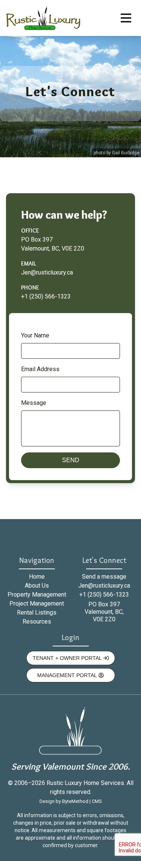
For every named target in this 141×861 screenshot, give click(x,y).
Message (33, 403)
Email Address (40, 369)
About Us (37, 585)
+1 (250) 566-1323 (46, 296)
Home (37, 576)
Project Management (36, 603)
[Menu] (126, 18)
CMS (97, 801)
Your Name (35, 336)
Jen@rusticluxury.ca (47, 272)
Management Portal (68, 675)
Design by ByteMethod (63, 801)
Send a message (104, 576)
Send (70, 460)
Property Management (37, 594)
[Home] (43, 18)
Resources (37, 621)
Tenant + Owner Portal (68, 658)
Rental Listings (36, 612)
